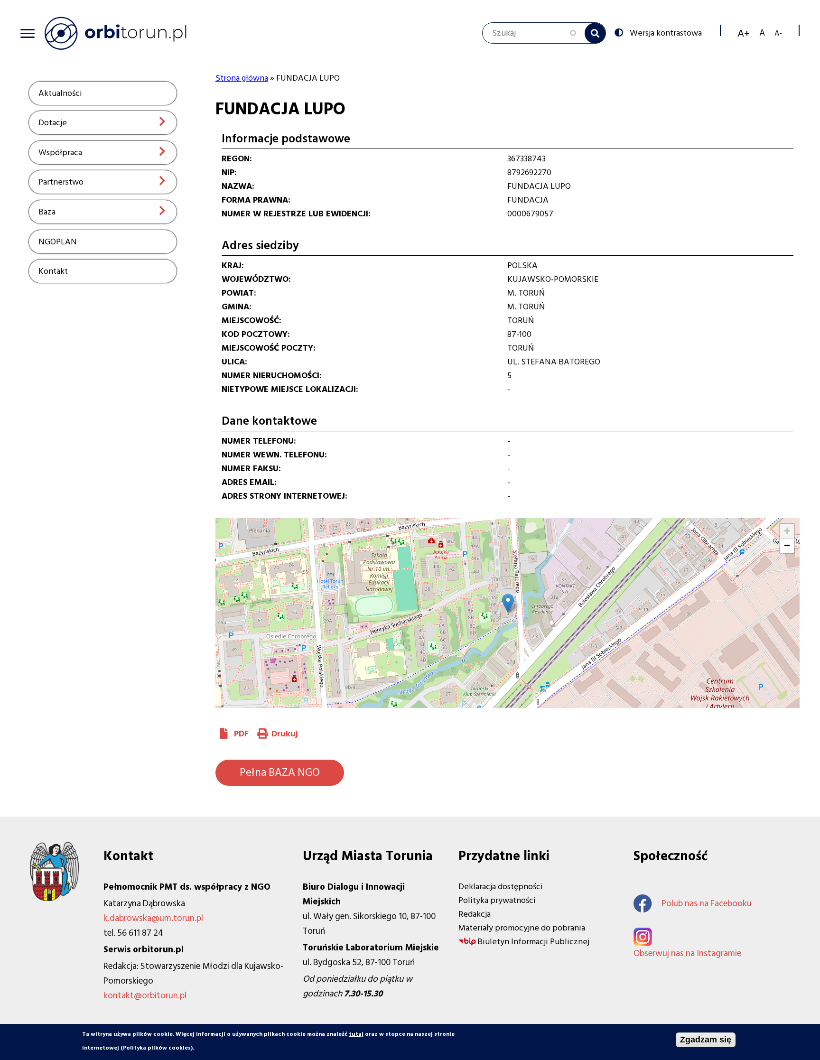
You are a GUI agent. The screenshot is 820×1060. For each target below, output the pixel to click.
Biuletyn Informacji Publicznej (533, 941)
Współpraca (60, 152)
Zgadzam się (705, 1039)
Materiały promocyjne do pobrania (521, 928)
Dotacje (52, 123)
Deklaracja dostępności (500, 886)
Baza (47, 212)
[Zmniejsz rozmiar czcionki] (778, 33)
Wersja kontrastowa (666, 32)
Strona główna (241, 78)
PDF (241, 734)
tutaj (356, 1034)
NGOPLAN (57, 242)
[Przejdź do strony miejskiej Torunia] (54, 898)
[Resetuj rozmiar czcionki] (762, 33)
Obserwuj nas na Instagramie (687, 953)
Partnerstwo (61, 182)
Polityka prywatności (497, 900)
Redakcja (474, 914)
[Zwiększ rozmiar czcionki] (743, 33)
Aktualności (60, 93)
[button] (508, 603)
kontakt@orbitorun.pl (144, 995)
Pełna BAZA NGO (280, 772)
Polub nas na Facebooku (707, 903)
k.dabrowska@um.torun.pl (153, 918)
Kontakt (53, 271)
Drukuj (284, 734)
